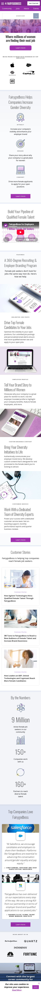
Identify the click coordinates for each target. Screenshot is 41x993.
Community (7, 8)
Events (36, 8)
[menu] (3, 2)
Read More (16, 990)
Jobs (18, 8)
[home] (13, 4)
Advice (26, 8)
